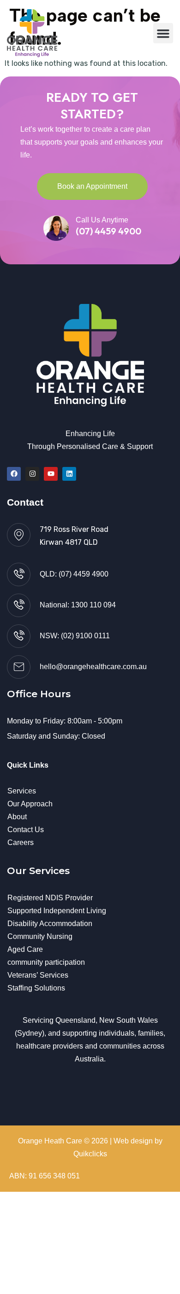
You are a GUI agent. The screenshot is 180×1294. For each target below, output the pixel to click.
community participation (46, 962)
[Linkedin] (69, 474)
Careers (20, 842)
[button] (163, 33)
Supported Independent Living (56, 911)
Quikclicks (90, 1154)
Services (21, 791)
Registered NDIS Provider (50, 898)
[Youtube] (51, 474)
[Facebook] (14, 474)
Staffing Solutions (36, 988)
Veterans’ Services (37, 975)
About (17, 817)
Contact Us (25, 830)
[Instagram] (32, 474)
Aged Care (25, 949)
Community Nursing (39, 936)
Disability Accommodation (49, 923)
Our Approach (30, 804)
